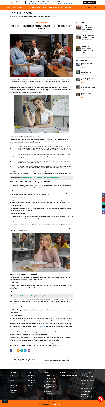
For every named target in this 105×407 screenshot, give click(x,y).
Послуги (12, 380)
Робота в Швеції (31, 380)
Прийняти (98, 404)
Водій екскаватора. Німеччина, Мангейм (86, 71)
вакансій (25, 171)
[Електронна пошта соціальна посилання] (18, 350)
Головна (12, 375)
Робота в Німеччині (31, 375)
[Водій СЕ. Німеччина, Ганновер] (78, 95)
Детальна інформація (87, 404)
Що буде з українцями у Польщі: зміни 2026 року (88, 27)
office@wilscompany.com (69, 375)
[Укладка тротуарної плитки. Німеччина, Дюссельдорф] (78, 80)
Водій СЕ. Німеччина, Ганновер (86, 94)
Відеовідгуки (13, 385)
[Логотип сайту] (14, 2)
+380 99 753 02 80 (50, 381)
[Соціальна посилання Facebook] (85, 7)
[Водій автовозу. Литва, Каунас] (78, 65)
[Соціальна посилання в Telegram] (95, 7)
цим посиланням (22, 151)
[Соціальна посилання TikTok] (93, 7)
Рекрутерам (13, 392)
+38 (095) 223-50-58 (45, 3)
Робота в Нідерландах (32, 377)
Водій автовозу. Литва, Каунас (87, 64)
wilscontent (44, 32)
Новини (12, 387)
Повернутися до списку (41, 359)
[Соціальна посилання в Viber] (97, 7)
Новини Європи (16, 16)
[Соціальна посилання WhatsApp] (91, 7)
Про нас (12, 382)
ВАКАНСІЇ (29, 372)
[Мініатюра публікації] (78, 28)
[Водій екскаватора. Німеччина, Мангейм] (78, 73)
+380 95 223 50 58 (50, 378)
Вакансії (12, 377)
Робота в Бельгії (31, 382)
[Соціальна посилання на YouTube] (89, 7)
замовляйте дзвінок (41, 326)
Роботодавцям (14, 390)
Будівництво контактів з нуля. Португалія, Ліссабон (88, 86)
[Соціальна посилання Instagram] (87, 7)
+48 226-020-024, (34, 3)
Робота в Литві (30, 385)
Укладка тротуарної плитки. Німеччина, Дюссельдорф (88, 79)
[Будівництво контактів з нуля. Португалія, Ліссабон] (78, 88)
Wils (10, 16)
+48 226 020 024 (50, 375)
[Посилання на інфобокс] (63, 2)
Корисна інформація (41, 22)
